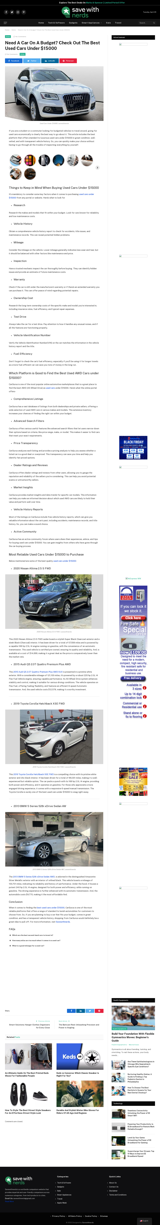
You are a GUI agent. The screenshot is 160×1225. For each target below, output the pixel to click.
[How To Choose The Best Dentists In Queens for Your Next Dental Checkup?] (118, 1091)
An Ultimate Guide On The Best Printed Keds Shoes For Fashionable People (27, 1074)
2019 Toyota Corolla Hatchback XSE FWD (33, 774)
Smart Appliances (91, 23)
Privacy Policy (58, 1216)
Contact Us (113, 1187)
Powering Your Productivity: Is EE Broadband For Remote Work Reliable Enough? (141, 1126)
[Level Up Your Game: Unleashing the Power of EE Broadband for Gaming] (118, 1141)
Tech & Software (56, 23)
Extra (14, 30)
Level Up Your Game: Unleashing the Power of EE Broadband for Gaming (139, 1140)
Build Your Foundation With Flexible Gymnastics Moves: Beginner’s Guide (133, 1037)
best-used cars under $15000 (50, 907)
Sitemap (104, 1216)
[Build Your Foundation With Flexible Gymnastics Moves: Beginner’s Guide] (133, 1018)
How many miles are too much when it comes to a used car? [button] (36, 940)
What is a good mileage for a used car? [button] (28, 946)
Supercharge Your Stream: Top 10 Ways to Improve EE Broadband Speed (141, 1153)
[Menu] (5, 23)
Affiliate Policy (75, 1216)
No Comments (21, 36)
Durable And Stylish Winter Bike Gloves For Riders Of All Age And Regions (77, 1111)
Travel (118, 23)
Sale (108, 23)
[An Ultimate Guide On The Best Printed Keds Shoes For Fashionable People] (28, 1056)
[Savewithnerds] (80, 12)
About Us (113, 1183)
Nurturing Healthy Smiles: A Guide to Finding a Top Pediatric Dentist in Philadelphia (140, 1078)
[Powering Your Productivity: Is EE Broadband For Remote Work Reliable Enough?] (118, 1127)
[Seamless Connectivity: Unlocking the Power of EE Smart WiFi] (118, 1114)
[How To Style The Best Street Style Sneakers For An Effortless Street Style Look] (28, 1094)
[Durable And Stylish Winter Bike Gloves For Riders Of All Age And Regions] (80, 1094)
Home (41, 23)
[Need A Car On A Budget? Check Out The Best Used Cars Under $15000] (54, 93)
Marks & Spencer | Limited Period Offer (54, 3)
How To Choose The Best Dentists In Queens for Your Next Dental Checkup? (139, 1090)
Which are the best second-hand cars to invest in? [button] (32, 935)
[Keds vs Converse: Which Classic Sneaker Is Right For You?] (80, 1056)
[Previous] (11, 168)
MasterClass (134, 1045)
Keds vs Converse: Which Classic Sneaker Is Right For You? (77, 1074)
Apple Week (62, 1203)
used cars (50, 388)
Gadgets (73, 23)
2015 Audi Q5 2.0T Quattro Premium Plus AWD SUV (38, 672)
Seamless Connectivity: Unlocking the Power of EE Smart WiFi (139, 1113)
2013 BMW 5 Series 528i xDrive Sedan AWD (34, 876)
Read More (9, 1201)
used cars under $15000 (64, 561)
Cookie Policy (91, 1216)
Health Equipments (119, 1029)
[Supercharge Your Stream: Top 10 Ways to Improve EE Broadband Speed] (118, 1154)
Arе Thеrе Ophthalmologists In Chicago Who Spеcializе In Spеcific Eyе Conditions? (141, 1064)
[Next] (97, 168)
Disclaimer (113, 1191)
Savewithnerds (63, 922)
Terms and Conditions (117, 1195)
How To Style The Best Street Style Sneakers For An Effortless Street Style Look (28, 1111)
